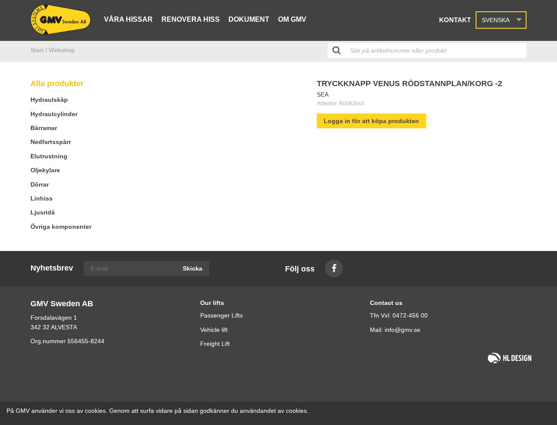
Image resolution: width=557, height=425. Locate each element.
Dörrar (39, 184)
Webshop (62, 50)
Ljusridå (42, 212)
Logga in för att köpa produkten (371, 120)
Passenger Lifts (221, 315)
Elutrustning (48, 156)
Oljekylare (45, 170)
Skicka (192, 268)
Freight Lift (215, 343)
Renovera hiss (190, 19)
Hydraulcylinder (53, 113)
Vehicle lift (214, 329)
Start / (38, 50)
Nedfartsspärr (50, 141)
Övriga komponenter (60, 226)
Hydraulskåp (49, 99)
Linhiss (41, 198)
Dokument (248, 19)
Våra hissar (128, 19)
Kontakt (455, 19)
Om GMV (292, 19)
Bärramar (43, 127)
